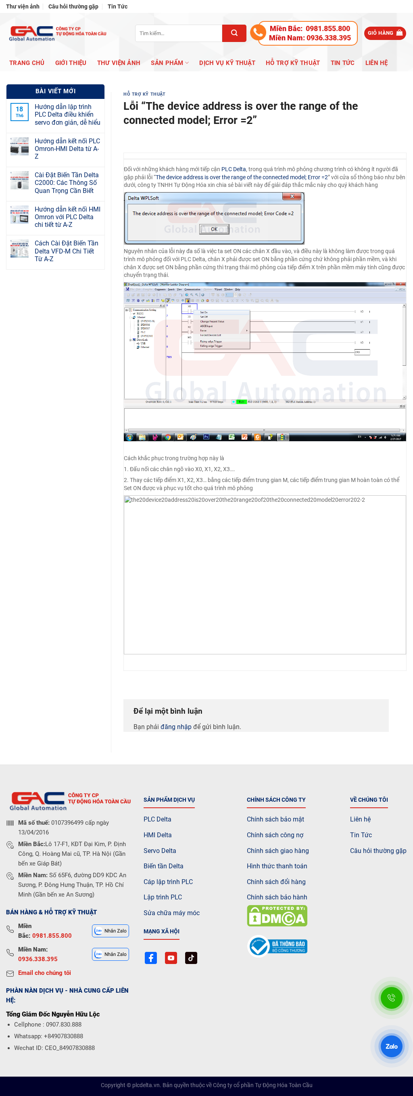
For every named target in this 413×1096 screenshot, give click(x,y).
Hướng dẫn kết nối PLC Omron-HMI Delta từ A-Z (67, 148)
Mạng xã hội (161, 931)
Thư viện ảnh (23, 6)
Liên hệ (376, 63)
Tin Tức (117, 6)
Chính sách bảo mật (275, 819)
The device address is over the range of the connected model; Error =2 (242, 177)
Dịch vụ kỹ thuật (227, 63)
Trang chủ (27, 63)
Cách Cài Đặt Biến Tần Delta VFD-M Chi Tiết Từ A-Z (66, 250)
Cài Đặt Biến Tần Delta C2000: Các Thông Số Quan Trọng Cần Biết (67, 182)
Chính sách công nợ (275, 835)
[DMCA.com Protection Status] (277, 915)
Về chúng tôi (369, 799)
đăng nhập (176, 727)
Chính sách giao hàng (278, 851)
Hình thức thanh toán (277, 866)
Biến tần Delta (164, 866)
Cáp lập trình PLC (168, 882)
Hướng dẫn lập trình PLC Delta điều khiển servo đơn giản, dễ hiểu (67, 114)
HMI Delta (158, 835)
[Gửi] (234, 33)
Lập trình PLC (163, 897)
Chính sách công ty (276, 799)
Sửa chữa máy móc (172, 913)
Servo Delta (160, 851)
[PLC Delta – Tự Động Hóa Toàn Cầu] (56, 33)
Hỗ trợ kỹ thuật (293, 63)
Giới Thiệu (71, 63)
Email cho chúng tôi (44, 973)
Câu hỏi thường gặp (73, 6)
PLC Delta (233, 169)
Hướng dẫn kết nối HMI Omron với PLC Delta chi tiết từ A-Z (67, 216)
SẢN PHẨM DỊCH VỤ (169, 799)
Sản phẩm (167, 63)
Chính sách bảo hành (277, 897)
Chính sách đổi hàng (276, 882)
